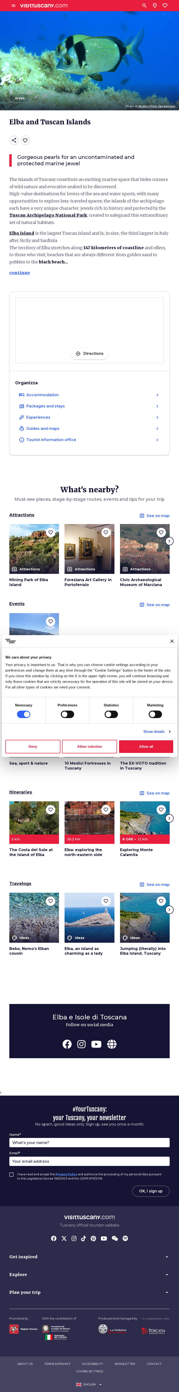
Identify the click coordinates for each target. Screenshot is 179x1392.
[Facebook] (54, 1239)
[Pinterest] (93, 1239)
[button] (89, 1257)
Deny (33, 746)
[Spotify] (125, 1239)
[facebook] (67, 1044)
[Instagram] (74, 1239)
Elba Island (21, 233)
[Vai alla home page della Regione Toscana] (23, 1329)
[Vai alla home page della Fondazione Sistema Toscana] (112, 1329)
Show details (154, 732)
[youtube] (96, 1044)
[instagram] (81, 1044)
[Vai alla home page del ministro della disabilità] (56, 1328)
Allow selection (89, 746)
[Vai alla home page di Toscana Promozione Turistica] (153, 1330)
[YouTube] (104, 1239)
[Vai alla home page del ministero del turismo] (56, 1337)
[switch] (67, 714)
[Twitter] (64, 1239)
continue (19, 272)
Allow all (146, 746)
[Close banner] (172, 641)
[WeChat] (115, 1239)
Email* (14, 1153)
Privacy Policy (66, 1174)
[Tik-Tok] (83, 1239)
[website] (112, 1044)
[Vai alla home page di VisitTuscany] (44, 5)
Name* (15, 1135)
